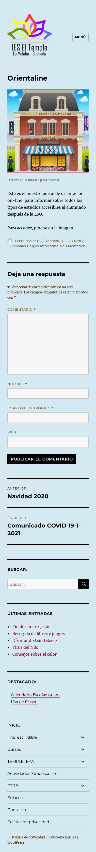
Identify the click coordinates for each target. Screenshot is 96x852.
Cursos (14, 749)
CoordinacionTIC (28, 241)
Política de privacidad (28, 821)
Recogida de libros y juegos (38, 633)
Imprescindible (52, 246)
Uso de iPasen (24, 701)
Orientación (75, 246)
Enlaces (15, 797)
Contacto (16, 809)
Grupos (33, 246)
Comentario (21, 309)
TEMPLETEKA (20, 761)
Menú (80, 37)
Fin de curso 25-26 (30, 626)
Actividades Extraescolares (33, 773)
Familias (19, 246)
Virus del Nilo (25, 647)
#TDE (12, 785)
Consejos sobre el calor (34, 654)
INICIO (13, 725)
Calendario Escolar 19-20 (35, 694)
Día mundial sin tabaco (34, 640)
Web (11, 432)
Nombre (17, 384)
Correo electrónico (30, 408)
